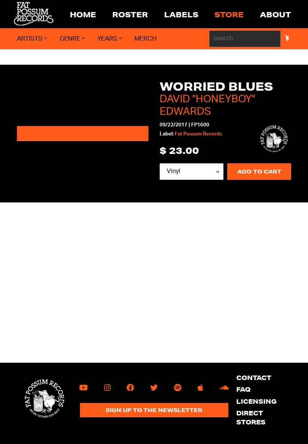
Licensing (256, 401)
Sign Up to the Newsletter (154, 410)
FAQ (243, 389)
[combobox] (245, 38)
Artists (30, 38)
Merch (145, 38)
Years (108, 38)
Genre (71, 38)
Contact (253, 378)
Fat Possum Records (198, 134)
